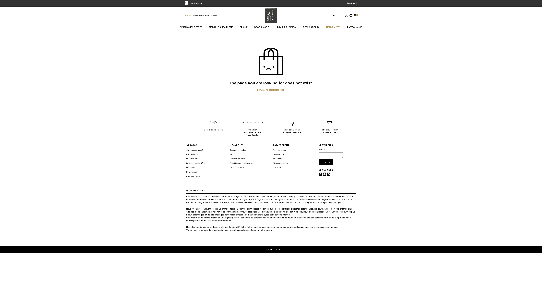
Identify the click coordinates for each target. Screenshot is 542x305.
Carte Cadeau (279, 167)
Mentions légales (237, 167)
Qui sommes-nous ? (194, 150)
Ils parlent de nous (194, 159)
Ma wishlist (277, 159)
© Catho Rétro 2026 (271, 249)
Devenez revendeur (238, 150)
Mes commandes (280, 163)
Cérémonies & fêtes (191, 27)
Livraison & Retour (237, 159)
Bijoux (244, 27)
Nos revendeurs (193, 176)
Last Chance (354, 27)
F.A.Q (232, 154)
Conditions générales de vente (243, 163)
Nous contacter (279, 150)
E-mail (322, 149)
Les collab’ (190, 167)
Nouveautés (333, 27)
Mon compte (278, 154)
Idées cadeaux (310, 27)
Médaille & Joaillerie (221, 27)
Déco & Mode (261, 27)
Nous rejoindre (192, 172)
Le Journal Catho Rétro (195, 163)
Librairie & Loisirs (286, 27)
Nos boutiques (192, 154)
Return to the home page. (271, 90)
